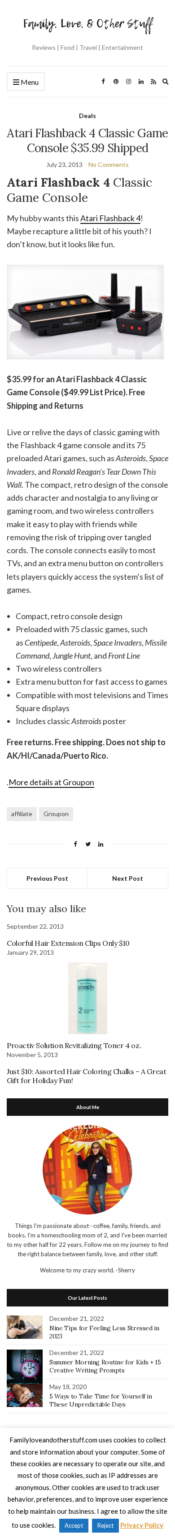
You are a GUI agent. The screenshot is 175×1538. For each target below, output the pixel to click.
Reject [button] (105, 1525)
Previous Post (47, 878)
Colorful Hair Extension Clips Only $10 (68, 943)
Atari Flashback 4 (110, 218)
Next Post (127, 878)
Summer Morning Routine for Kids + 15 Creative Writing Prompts (105, 1366)
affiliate (21, 813)
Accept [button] (74, 1525)
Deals (87, 115)
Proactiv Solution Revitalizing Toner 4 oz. (74, 1045)
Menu (29, 82)
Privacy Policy (141, 1525)
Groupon (56, 813)
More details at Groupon (51, 782)
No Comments (108, 164)
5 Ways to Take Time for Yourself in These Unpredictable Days (100, 1400)
